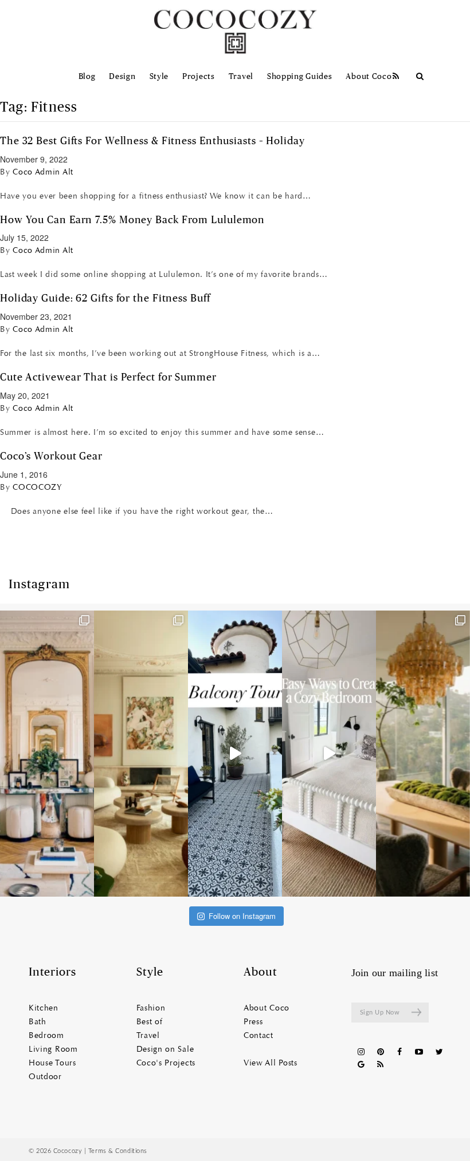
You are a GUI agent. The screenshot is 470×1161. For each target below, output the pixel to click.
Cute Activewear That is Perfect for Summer (108, 378)
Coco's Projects (166, 1063)
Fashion (151, 1008)
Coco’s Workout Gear (51, 456)
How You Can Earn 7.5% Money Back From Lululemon (132, 220)
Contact (258, 1036)
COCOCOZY (37, 487)
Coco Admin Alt (43, 172)
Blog (87, 77)
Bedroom (46, 1036)
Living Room (53, 1049)
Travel (241, 77)
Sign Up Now (380, 1012)
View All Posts (270, 1063)
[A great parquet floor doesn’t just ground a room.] (47, 754)
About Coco (368, 77)
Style (159, 77)
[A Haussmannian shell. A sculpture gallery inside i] (141, 754)
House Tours (52, 1063)
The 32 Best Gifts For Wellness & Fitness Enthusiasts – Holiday (152, 141)
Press (253, 1022)
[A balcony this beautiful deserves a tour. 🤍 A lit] (235, 754)
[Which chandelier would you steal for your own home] (423, 754)
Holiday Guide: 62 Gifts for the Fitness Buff (105, 299)
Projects (198, 77)
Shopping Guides (299, 77)
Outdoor (45, 1077)
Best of (149, 1022)
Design (122, 77)
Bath (37, 1022)
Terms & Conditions (117, 1151)
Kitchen (43, 1008)
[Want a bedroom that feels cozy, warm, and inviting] (329, 754)
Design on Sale (165, 1049)
